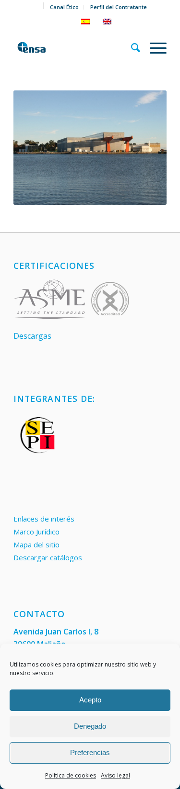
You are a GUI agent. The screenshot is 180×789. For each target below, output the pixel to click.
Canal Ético (64, 7)
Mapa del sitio (36, 544)
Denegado (90, 726)
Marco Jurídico (36, 531)
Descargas (32, 336)
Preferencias (90, 752)
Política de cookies (70, 775)
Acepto (90, 700)
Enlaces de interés (43, 518)
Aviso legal (115, 775)
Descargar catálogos (47, 557)
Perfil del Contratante (118, 7)
